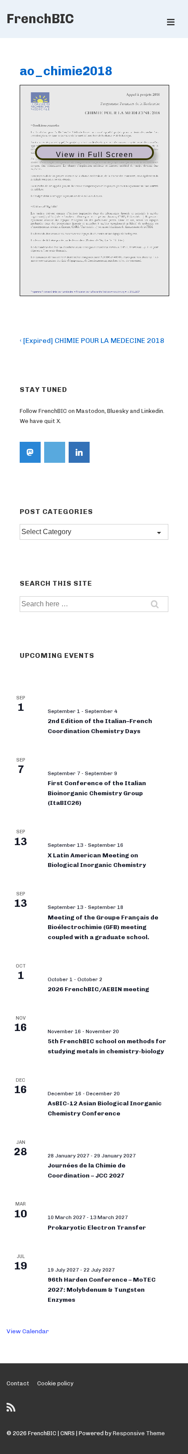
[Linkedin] (79, 452)
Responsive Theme (139, 1433)
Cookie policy (55, 1383)
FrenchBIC (40, 19)
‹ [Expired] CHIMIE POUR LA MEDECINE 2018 (92, 340)
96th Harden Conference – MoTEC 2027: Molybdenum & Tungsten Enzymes (102, 1289)
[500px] (54, 452)
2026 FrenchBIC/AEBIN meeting (98, 989)
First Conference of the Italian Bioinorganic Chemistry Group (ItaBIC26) (97, 793)
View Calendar (28, 1331)
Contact (18, 1383)
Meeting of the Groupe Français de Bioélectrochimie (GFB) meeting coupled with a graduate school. (103, 927)
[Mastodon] (30, 452)
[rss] (12, 1410)
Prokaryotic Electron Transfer (97, 1227)
